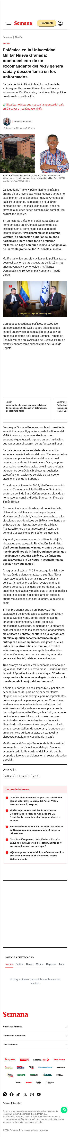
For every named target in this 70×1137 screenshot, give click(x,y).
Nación (19, 37)
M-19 (35, 776)
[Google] (5, 1094)
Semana (7, 37)
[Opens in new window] (12, 1094)
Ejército (23, 776)
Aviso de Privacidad (15, 1103)
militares (9, 776)
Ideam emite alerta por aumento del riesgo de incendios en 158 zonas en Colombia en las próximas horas (26, 408)
